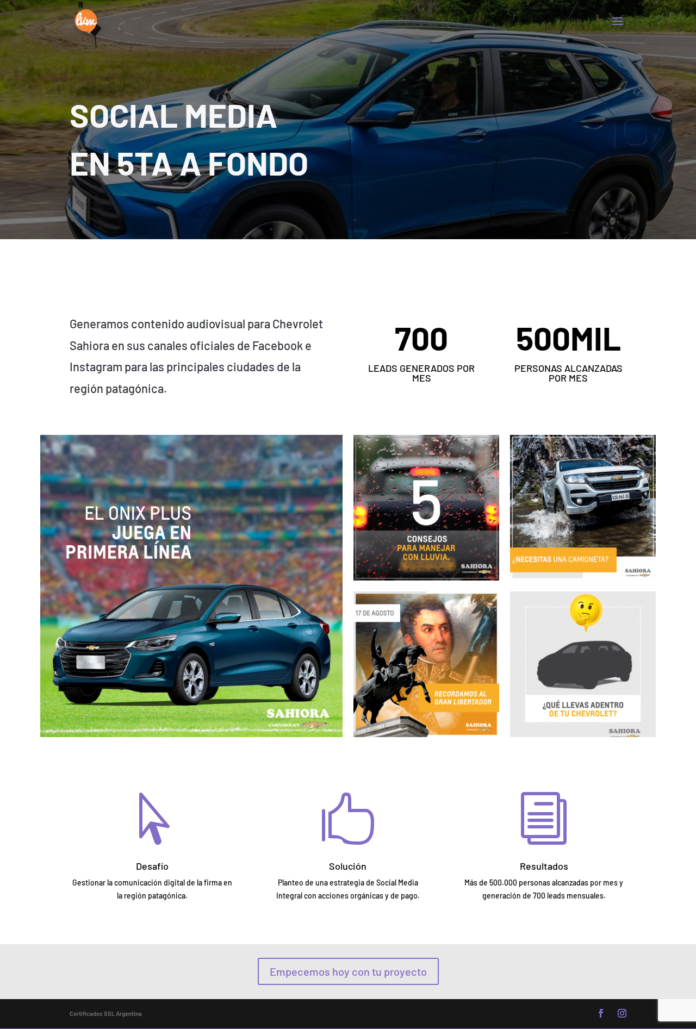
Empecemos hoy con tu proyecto (348, 971)
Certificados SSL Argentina (106, 1013)
